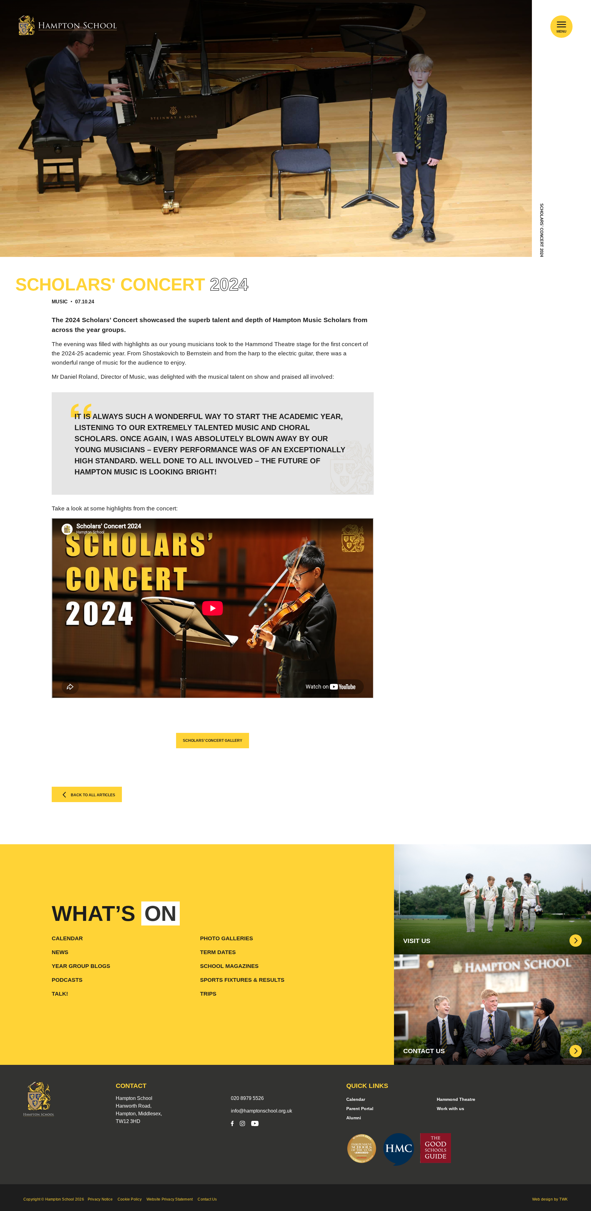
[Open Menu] (562, 24)
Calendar (67, 938)
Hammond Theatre (456, 1099)
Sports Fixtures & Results (242, 980)
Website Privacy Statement (170, 1199)
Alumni (353, 1117)
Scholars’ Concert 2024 (541, 230)
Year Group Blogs (81, 966)
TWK (563, 1199)
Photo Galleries (226, 938)
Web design (542, 1199)
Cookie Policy (130, 1199)
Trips (208, 994)
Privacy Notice (100, 1199)
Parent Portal (359, 1108)
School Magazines (229, 966)
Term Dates (218, 952)
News (60, 952)
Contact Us (207, 1199)
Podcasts (67, 980)
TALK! (60, 994)
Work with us (450, 1108)
